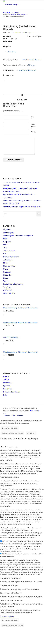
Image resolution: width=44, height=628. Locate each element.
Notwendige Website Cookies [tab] (9, 477)
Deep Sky (7, 241)
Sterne (5, 278)
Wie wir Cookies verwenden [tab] (9, 447)
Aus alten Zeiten (9, 250)
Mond (5, 263)
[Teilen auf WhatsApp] (6, 78)
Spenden (6, 386)
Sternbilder (7, 275)
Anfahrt (6, 379)
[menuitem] (6, 415)
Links (5, 395)
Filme (5, 244)
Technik (6, 281)
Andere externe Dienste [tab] (7, 556)
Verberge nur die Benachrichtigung (12, 433)
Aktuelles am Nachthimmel (31, 60)
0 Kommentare (16, 33)
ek (34, 33)
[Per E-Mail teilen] (6, 81)
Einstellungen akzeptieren (10, 428)
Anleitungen (7, 260)
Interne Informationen (11, 257)
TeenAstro (7, 287)
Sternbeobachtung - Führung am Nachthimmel (20, 308)
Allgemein (6, 229)
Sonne (5, 269)
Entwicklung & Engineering (13, 284)
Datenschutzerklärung (11, 392)
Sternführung (26, 33)
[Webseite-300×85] (18, 4)
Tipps (5, 247)
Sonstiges (7, 272)
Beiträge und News (11, 12)
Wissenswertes (9, 293)
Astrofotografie (8, 232)
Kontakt (6, 376)
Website (33, 132)
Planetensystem (9, 266)
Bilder (5, 238)
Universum (7, 290)
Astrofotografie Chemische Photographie (18, 235)
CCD (5, 253)
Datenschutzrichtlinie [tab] (7, 606)
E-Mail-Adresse (33, 126)
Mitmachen (7, 382)
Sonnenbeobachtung (10, 337)
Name (32, 118)
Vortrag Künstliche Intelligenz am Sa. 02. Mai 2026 (21, 206)
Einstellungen (31, 433)
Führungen (31, 65)
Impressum (7, 389)
